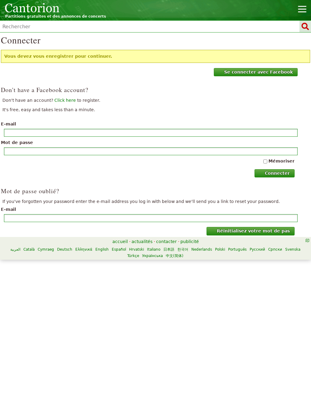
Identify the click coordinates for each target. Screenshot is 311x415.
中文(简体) (174, 256)
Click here (65, 100)
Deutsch (64, 249)
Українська (152, 256)
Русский (257, 249)
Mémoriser (281, 161)
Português (237, 249)
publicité (189, 241)
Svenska (292, 249)
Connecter (277, 173)
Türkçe (133, 256)
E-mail (8, 124)
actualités (142, 241)
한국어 (182, 249)
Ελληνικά (83, 249)
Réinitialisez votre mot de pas (253, 230)
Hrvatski (136, 249)
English (102, 249)
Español (119, 249)
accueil (120, 241)
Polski (220, 249)
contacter (166, 241)
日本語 (168, 249)
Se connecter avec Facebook (258, 72)
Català (29, 249)
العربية (15, 249)
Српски (275, 249)
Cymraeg (46, 249)
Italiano (153, 249)
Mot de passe (17, 142)
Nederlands (201, 249)
